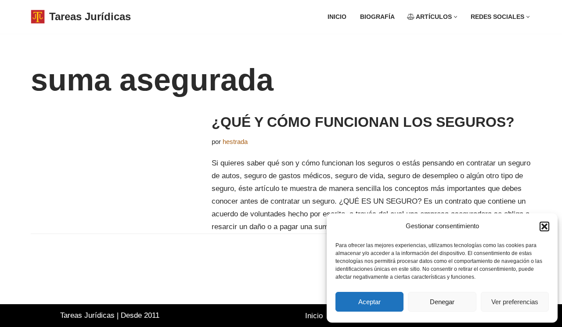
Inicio (337, 17)
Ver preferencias (514, 301)
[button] (544, 226)
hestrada (235, 141)
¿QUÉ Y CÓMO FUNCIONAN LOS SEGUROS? (363, 122)
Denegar (442, 301)
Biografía (377, 17)
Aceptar (369, 301)
